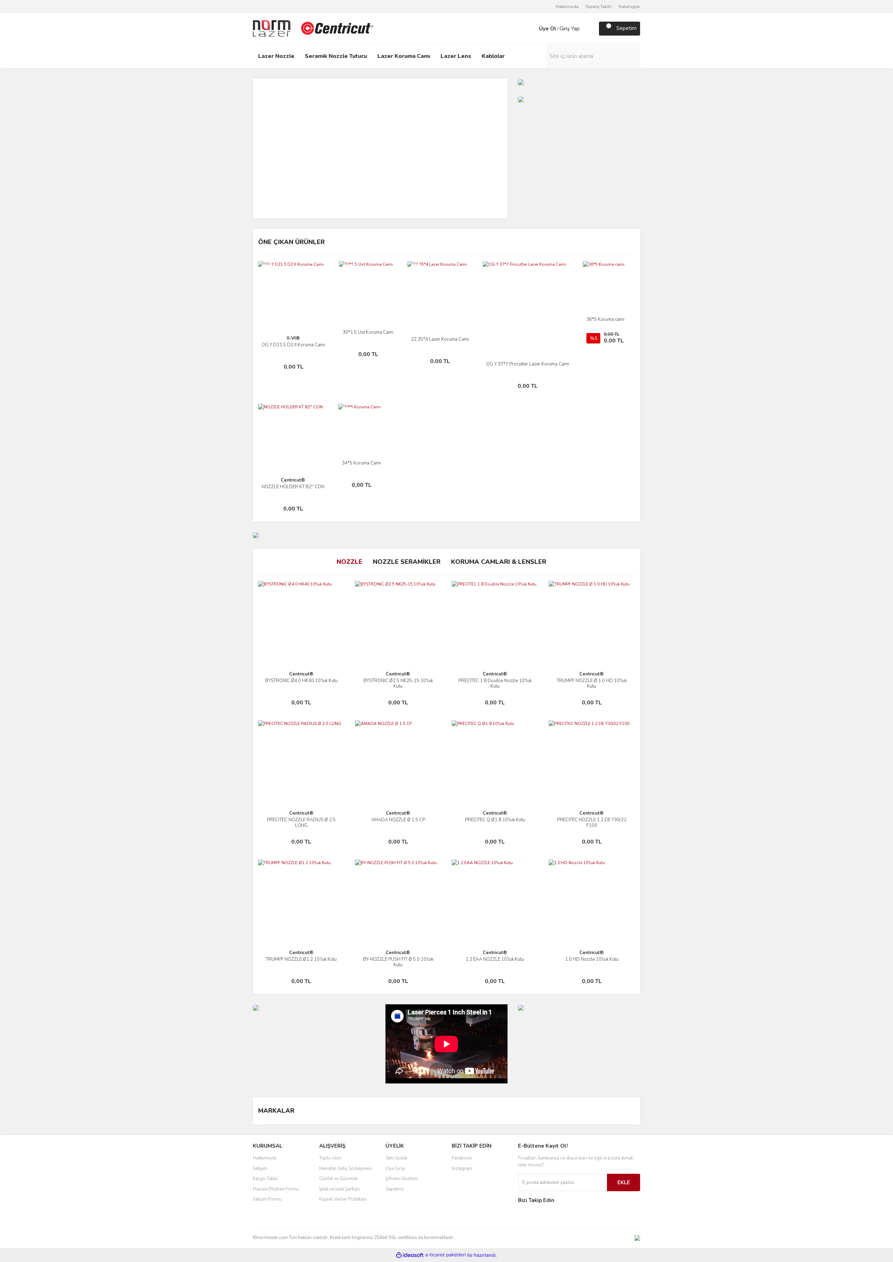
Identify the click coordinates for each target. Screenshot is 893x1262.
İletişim (260, 1168)
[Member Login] (532, 28)
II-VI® (293, 338)
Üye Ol (547, 28)
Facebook (462, 1158)
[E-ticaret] (445, 1255)
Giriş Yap (570, 28)
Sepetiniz (394, 1189)
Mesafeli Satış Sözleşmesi (345, 1168)
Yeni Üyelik (396, 1158)
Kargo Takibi (265, 1179)
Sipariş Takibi (599, 6)
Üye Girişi (395, 1168)
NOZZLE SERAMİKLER (407, 562)
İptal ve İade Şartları (339, 1189)
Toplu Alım (330, 1158)
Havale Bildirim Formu (276, 1189)
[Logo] (314, 28)
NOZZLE (349, 562)
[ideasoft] (410, 1255)
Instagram (462, 1168)
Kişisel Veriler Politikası (343, 1199)
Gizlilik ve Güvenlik (338, 1179)
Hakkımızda (567, 6)
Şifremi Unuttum (401, 1179)
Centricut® (293, 480)
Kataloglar (629, 6)
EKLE (623, 1182)
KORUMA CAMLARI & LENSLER (498, 562)
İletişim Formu (267, 1199)
